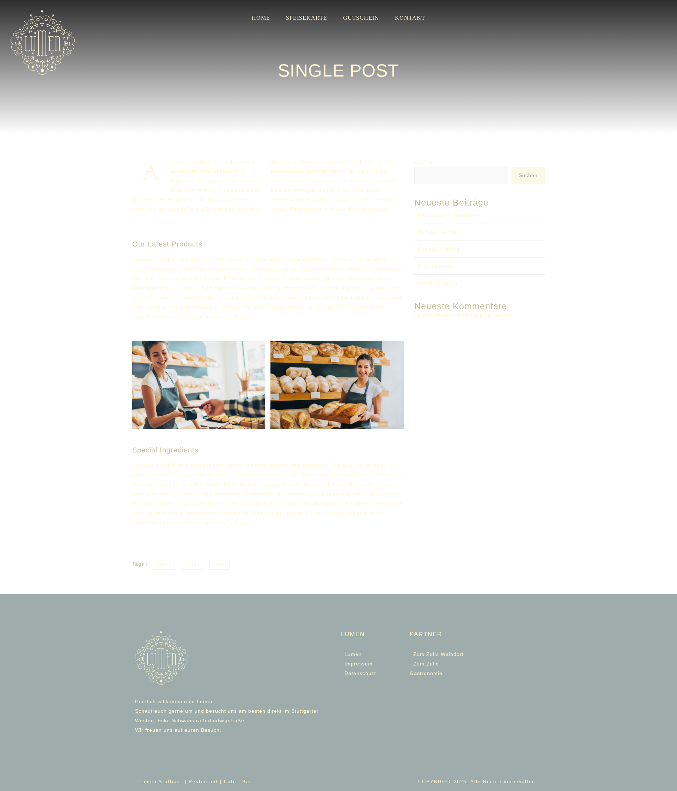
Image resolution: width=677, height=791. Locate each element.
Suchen (424, 162)
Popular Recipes (439, 232)
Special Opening (439, 249)
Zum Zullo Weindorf (438, 654)
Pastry (192, 564)
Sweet (219, 564)
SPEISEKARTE (306, 18)
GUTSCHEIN (361, 18)
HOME (261, 18)
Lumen (353, 654)
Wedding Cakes (438, 283)
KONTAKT (410, 18)
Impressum (358, 664)
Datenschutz (360, 673)
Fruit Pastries (435, 266)
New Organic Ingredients (449, 215)
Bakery (164, 564)
